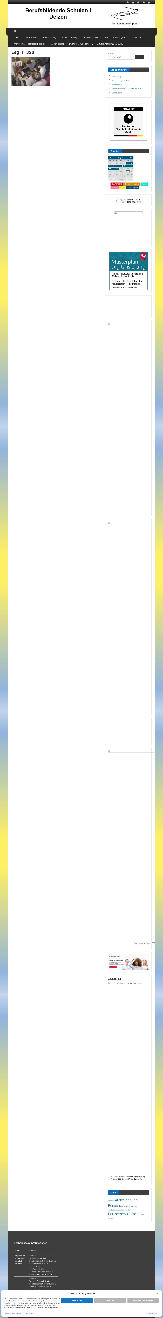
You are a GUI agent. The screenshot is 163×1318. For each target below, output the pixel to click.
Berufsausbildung (69, 37)
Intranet (18, 1264)
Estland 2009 (133, 1206)
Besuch (114, 1205)
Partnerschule (119, 1214)
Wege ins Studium (90, 37)
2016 (112, 1201)
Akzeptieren (77, 1300)
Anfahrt (18, 1261)
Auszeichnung (126, 1200)
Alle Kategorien (132, 188)
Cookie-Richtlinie (9, 1313)
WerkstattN (111, 1218)
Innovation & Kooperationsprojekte (29, 44)
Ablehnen (110, 1300)
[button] (158, 1293)
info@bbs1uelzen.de (43, 1274)
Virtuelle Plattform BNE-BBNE (110, 44)
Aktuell (16, 37)
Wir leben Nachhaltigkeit (114, 37)
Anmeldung (116, 77)
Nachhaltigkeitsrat (127, 1210)
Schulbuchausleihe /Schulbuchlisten (126, 89)
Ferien (144, 184)
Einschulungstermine (120, 81)
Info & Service (31, 37)
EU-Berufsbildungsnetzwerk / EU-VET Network (70, 44)
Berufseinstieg (49, 37)
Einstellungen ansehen (143, 1300)
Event (123, 188)
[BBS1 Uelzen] (14, 31)
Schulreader (117, 93)
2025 (111, 180)
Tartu (135, 1214)
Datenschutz (20, 1313)
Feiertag (115, 188)
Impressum (29, 1313)
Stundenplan (117, 85)
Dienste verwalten (151, 1313)
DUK (121, 1206)
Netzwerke (136, 37)
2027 (130, 180)
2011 (109, 1201)
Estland (126, 1206)
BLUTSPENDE (117, 184)
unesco (142, 1215)
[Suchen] (139, 57)
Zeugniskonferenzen (132, 184)
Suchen (111, 54)
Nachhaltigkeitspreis (114, 1210)
